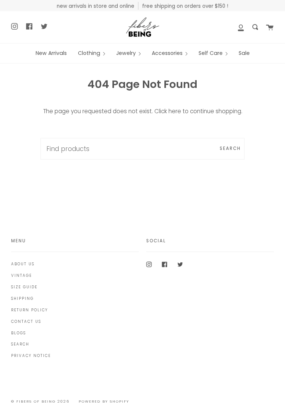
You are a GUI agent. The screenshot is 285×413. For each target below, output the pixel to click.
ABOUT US (23, 264)
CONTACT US (26, 321)
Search (230, 148)
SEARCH (20, 344)
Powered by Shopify (104, 401)
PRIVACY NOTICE (31, 355)
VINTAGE (21, 275)
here (174, 111)
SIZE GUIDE (24, 287)
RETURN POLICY (29, 310)
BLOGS (18, 333)
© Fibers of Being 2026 (40, 401)
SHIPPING (22, 298)
